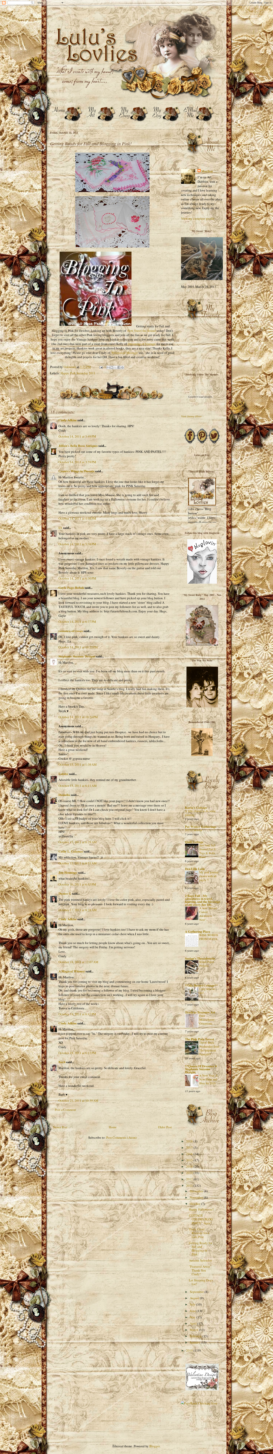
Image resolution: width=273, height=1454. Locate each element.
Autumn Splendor (200, 1260)
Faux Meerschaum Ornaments (206, 1020)
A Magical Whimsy (71, 971)
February (196, 1336)
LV (60, 527)
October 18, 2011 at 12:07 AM (78, 962)
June (193, 1311)
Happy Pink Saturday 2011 (78, 373)
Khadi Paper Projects (206, 964)
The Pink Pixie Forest (199, 1039)
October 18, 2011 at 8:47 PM (77, 1014)
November (197, 1197)
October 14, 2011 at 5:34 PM (77, 544)
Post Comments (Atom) (121, 1137)
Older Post (165, 1127)
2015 (190, 1160)
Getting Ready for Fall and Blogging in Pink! (200, 1248)
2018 (190, 1141)
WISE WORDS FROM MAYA (208, 937)
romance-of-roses (70, 631)
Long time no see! (207, 991)
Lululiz (63, 773)
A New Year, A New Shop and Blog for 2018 (208, 1079)
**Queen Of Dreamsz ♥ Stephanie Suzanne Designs (201, 1069)
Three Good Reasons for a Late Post (199, 1233)
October (195, 1204)
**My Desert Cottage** (201, 985)
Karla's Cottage (196, 807)
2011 (190, 1185)
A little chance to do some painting (200, 813)
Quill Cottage (194, 842)
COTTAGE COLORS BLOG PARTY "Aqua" (201, 1219)
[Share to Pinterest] (122, 367)
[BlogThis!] (112, 367)
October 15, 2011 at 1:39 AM (77, 764)
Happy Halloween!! (201, 1209)
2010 (190, 1350)
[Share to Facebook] (119, 367)
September (197, 1292)
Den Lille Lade (195, 868)
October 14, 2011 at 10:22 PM (78, 647)
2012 (190, 1179)
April (193, 1323)
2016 (190, 1154)
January (195, 1342)
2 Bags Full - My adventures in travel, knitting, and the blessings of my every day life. (202, 900)
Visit (191, 416)
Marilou (207, 171)
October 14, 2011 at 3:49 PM (77, 436)
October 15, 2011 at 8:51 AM (77, 863)
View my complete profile (197, 218)
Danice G (64, 893)
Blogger (154, 1446)
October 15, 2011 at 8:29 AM (77, 842)
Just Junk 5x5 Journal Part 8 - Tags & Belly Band (208, 851)
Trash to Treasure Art (200, 1012)
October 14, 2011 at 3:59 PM (77, 462)
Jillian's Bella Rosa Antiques (78, 445)
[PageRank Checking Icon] (199, 1403)
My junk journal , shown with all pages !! (209, 876)
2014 (190, 1166)
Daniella (64, 794)
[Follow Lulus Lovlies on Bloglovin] (202, 582)
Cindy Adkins (67, 420)
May (193, 1317)
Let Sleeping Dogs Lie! (201, 1282)
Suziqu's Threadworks (200, 958)
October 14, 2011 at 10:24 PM (78, 717)
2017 (190, 1147)
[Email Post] (100, 367)
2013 (190, 1173)
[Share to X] (115, 367)
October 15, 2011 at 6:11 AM (77, 786)
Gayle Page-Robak (71, 587)
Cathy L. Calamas (70, 851)
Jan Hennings (67, 872)
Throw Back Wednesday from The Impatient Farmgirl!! (209, 1048)
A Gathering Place (197, 931)
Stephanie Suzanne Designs (76, 656)
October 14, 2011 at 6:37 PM (77, 621)
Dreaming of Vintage (141, 344)
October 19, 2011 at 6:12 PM (77, 1053)
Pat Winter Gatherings (200, 826)
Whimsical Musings (124, 353)
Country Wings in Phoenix (76, 471)
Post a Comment (65, 1110)
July (193, 1304)
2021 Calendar (193, 830)
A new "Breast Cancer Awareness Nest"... (208, 914)
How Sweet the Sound (141, 330)
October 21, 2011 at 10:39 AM (78, 1100)
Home (113, 1127)
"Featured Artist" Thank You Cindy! (200, 1270)
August (195, 1298)
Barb (62, 1062)
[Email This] (108, 367)
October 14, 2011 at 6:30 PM (77, 578)
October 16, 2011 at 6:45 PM (77, 884)
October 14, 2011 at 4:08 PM (77, 518)
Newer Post (60, 1127)
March (194, 1330)
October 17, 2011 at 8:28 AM (77, 910)
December (197, 1191)
